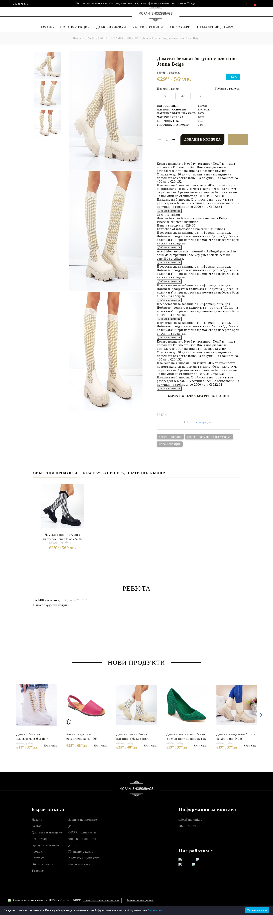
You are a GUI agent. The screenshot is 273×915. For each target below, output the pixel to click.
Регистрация (41, 838)
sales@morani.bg (190, 819)
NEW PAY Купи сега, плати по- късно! (124, 473)
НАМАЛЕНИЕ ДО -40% (215, 27)
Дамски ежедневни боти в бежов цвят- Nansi (236, 736)
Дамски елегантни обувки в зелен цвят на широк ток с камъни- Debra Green (186, 737)
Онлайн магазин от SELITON (228, 900)
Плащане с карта (80, 851)
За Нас (36, 826)
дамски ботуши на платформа (209, 436)
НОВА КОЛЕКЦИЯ (75, 27)
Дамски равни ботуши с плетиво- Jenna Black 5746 (62, 537)
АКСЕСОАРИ (179, 27)
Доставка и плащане (47, 832)
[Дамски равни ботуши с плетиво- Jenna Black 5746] (62, 506)
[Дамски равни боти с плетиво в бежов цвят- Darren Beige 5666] (136, 705)
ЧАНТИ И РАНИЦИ (148, 27)
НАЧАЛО (47, 27)
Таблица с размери (227, 88)
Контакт (38, 858)
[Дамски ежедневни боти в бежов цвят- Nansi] (236, 705)
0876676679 (20, 3)
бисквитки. (155, 910)
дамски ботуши (170, 436)
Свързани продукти (55, 473)
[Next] (260, 715)
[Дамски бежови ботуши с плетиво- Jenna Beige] (47, 65)
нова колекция (169, 444)
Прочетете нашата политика (101, 900)
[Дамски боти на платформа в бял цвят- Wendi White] (36, 705)
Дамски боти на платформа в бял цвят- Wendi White (33, 737)
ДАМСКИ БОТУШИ (126, 37)
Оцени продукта (203, 422)
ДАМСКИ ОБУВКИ (111, 27)
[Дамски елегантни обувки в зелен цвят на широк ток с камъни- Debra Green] (186, 705)
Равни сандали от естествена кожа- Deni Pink (82, 737)
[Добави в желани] (238, 139)
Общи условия (42, 864)
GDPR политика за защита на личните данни (82, 839)
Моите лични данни (140, 900)
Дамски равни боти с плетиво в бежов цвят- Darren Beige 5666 (133, 737)
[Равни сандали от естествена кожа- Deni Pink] (86, 705)
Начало (77, 37)
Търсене (38, 870)
